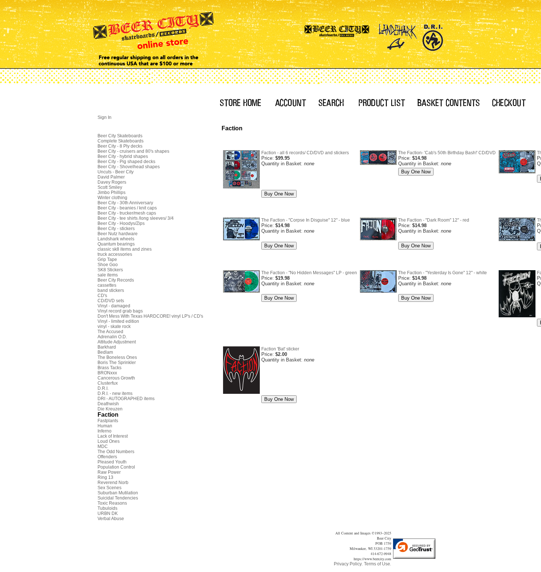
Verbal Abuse (111, 518)
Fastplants (108, 420)
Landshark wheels (116, 238)
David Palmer (111, 177)
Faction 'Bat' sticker (280, 349)
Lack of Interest (113, 436)
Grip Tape (107, 259)
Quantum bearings (116, 244)
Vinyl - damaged (114, 305)
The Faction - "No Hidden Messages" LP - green (309, 272)
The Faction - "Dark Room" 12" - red (433, 220)
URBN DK (108, 513)
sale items (108, 275)
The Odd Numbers (116, 451)
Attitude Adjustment (117, 342)
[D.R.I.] (432, 35)
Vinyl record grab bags (120, 311)
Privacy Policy (348, 563)
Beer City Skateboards (120, 135)
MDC (103, 446)
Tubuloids (107, 508)
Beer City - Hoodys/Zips (121, 223)
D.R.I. (103, 388)
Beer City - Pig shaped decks (126, 161)
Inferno (105, 431)
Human (105, 425)
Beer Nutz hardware (118, 233)
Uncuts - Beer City (116, 171)
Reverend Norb (113, 482)
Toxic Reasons (112, 503)
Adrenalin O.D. (112, 336)
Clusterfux (108, 383)
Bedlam (105, 352)
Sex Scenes (109, 487)
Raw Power (109, 472)
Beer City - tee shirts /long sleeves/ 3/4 (136, 218)
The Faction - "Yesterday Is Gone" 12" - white (442, 272)
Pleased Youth (112, 462)
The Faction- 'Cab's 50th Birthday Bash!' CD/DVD (447, 152)
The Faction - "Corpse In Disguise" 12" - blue (305, 220)
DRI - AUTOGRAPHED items (126, 398)
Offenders (107, 456)
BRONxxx (107, 372)
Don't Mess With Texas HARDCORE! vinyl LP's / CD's (150, 316)
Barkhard (107, 347)
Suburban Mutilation (118, 492)
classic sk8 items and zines (125, 249)
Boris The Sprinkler (117, 362)
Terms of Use (377, 563)
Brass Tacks (109, 367)
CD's (102, 295)
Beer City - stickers (116, 228)
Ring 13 (105, 477)
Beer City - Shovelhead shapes (129, 166)
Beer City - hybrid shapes (123, 156)
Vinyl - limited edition (118, 321)
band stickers (111, 290)
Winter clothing (112, 197)
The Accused (110, 331)
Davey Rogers (112, 182)
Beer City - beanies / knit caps (127, 208)
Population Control (116, 467)
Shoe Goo (108, 264)
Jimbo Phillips (111, 192)
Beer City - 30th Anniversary (125, 202)
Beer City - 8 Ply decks (120, 146)
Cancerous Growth (116, 378)
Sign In (105, 117)
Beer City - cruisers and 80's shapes (133, 151)
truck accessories (115, 254)
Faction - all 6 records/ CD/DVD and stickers (305, 152)
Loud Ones (109, 441)
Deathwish (108, 403)
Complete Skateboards (121, 141)
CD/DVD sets (111, 300)
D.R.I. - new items (115, 393)
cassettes (107, 285)
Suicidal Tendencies (118, 498)
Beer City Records (116, 280)
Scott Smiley (110, 187)
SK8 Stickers (110, 269)
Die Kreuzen (110, 409)
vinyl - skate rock (114, 326)
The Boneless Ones (117, 357)
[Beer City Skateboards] (337, 35)
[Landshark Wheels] (398, 35)
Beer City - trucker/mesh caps (127, 213)
